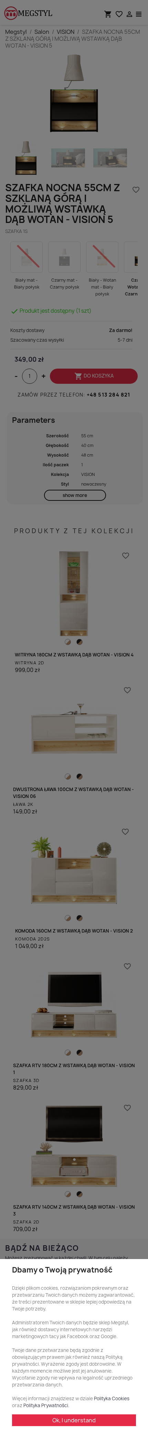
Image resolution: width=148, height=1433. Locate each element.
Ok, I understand (74, 1420)
